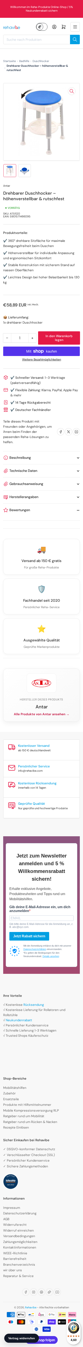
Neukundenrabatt (19, 1020)
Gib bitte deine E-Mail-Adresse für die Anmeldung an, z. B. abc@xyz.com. (41, 926)
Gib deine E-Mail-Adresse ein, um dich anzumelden (39, 909)
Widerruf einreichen (18, 1230)
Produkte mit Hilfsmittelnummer (27, 1105)
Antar (6, 186)
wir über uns (12, 1270)
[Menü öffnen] (75, 27)
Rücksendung (33, 1005)
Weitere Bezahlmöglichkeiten (41, 359)
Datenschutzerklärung (19, 1213)
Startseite (9, 61)
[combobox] (41, 39)
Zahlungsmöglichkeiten (20, 1242)
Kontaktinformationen (19, 1247)
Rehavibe (30, 1307)
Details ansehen (51, 956)
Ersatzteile (11, 1099)
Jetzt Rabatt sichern (29, 936)
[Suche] (75, 39)
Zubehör (9, 1093)
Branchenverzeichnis (19, 1264)
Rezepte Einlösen (16, 1127)
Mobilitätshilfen (14, 1088)
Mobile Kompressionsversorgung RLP (31, 1110)
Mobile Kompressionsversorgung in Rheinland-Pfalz (43, 9)
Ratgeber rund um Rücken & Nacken (30, 1122)
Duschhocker (41, 61)
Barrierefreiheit (14, 1259)
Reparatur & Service (18, 1276)
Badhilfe (24, 61)
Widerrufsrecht (15, 1225)
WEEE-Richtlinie (15, 1253)
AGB (6, 1219)
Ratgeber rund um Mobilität (23, 1116)
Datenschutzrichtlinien (34, 949)
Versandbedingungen (19, 1236)
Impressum (11, 1208)
